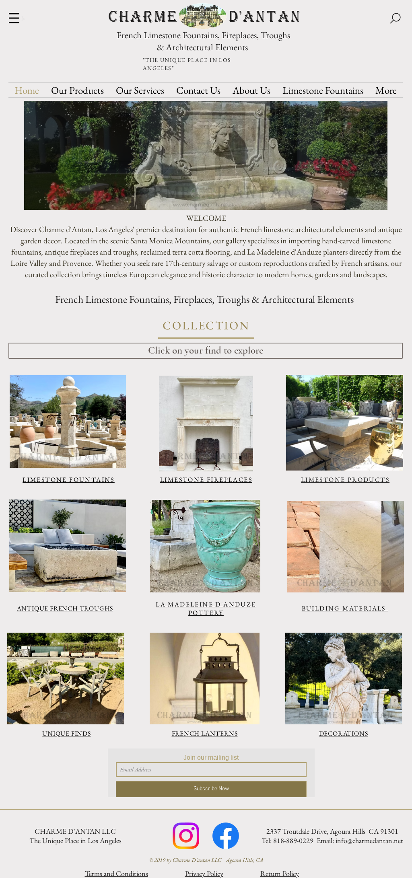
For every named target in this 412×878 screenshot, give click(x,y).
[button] (205, 155)
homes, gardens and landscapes (338, 274)
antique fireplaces (71, 252)
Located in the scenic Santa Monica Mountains (136, 240)
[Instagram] (186, 835)
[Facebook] (225, 835)
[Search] (395, 18)
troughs (125, 252)
